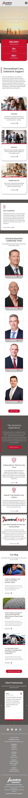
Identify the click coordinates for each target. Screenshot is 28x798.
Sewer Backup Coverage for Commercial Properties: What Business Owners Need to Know (14, 615)
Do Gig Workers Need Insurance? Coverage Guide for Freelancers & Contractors (13, 651)
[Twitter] (16, 730)
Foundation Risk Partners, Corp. (17, 787)
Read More (13, 123)
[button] (26, 3)
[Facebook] (8, 730)
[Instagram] (20, 730)
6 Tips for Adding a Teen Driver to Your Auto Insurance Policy (12, 581)
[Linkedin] (12, 730)
